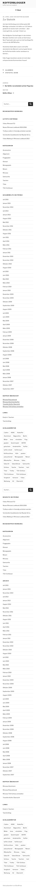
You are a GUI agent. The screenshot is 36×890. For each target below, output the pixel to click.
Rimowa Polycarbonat (10, 399)
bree (11, 439)
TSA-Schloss (21, 471)
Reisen (5, 169)
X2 (13, 481)
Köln (16, 453)
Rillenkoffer (8, 460)
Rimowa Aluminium (9, 786)
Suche (16, 72)
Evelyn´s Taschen (8, 417)
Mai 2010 (6, 279)
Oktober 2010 (7, 264)
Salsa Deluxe (16, 464)
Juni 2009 (6, 317)
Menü (19, 10)
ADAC (13, 432)
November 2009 (8, 298)
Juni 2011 (6, 237)
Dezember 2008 (8, 339)
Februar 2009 (7, 332)
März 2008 (6, 374)
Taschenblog (7, 421)
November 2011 (8, 226)
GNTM (23, 443)
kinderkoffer (17, 446)
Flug (25, 439)
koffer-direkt (8, 450)
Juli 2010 (5, 271)
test (27, 467)
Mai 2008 (6, 366)
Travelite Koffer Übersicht (11, 404)
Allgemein (9, 70)
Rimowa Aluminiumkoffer (11, 402)
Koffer (25, 446)
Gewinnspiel (15, 443)
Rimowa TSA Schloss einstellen (13, 406)
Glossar (5, 161)
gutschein (7, 446)
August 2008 (7, 355)
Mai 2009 (6, 321)
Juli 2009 (6, 313)
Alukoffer (20, 432)
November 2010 (8, 260)
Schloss (6, 467)
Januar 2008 (7, 377)
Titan (4, 184)
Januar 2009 (7, 336)
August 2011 (7, 233)
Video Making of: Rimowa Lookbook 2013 (16, 138)
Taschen (5, 180)
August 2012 (7, 218)
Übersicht (19, 481)
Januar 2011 (6, 252)
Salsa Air (7, 464)
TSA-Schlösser (8, 188)
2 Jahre (6, 432)
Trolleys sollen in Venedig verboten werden (17, 131)
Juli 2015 (5, 199)
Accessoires (7, 150)
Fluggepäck (6, 158)
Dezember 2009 (8, 294)
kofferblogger (14, 2)
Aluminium (7, 436)
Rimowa (5, 173)
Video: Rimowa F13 (9, 123)
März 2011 (6, 245)
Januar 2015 (7, 203)
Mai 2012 (6, 222)
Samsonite (6, 177)
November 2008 (8, 343)
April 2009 (6, 324)
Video (22, 478)
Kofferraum (18, 450)
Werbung (7, 481)
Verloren (15, 478)
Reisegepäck (7, 165)
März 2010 (6, 283)
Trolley (12, 471)
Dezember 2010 (8, 256)
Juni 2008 (6, 362)
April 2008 (6, 370)
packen (23, 453)
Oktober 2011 (7, 230)
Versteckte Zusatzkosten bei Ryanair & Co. (16, 135)
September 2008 (8, 351)
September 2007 (8, 389)
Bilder (6, 439)
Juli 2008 (6, 358)
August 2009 (7, 309)
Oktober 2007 (7, 385)
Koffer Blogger (23, 17)
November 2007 (8, 381)
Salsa (23, 460)
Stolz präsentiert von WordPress (12, 885)
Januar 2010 (7, 290)
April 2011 (6, 241)
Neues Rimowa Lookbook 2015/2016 (15, 127)
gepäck (6, 443)
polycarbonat (8, 457)
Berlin (25, 436)
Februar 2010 (7, 287)
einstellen (19, 439)
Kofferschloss (8, 453)
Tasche (13, 467)
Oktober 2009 (7, 302)
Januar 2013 (7, 215)
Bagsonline (17, 436)
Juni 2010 (6, 275)
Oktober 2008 (7, 347)
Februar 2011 (7, 249)
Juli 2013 (5, 211)
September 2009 (8, 305)
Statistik (9, 72)
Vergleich (7, 478)
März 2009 (6, 328)
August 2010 (7, 268)
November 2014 (8, 207)
